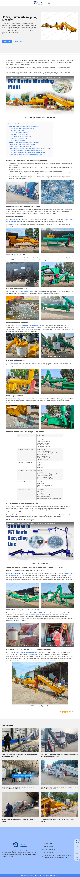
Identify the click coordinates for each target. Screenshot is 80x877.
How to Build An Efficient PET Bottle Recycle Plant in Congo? (57, 820)
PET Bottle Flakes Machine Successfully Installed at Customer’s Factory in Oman (18, 788)
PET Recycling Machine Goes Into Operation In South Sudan (18, 820)
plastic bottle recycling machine (26, 652)
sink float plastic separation (25, 292)
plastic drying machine (21, 399)
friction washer (14, 363)
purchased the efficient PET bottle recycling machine (41, 613)
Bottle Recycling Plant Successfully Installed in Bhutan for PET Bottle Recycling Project (20, 755)
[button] (49, 3)
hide (16, 124)
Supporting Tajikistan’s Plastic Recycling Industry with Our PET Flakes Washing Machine (59, 755)
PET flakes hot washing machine (32, 325)
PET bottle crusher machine (18, 258)
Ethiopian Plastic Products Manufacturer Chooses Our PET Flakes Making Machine (59, 788)
